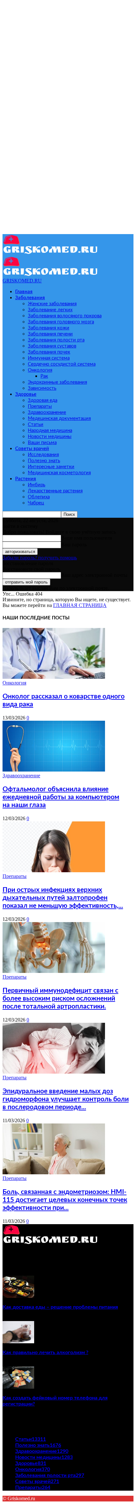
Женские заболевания (52, 303)
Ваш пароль (74, 544)
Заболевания (30, 297)
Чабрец (36, 503)
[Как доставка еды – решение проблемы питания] (18, 1296)
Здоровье (25, 394)
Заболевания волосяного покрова (65, 316)
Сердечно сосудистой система (62, 364)
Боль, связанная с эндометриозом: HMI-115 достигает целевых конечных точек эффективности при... (65, 1200)
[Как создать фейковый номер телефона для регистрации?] (18, 1387)
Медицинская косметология (59, 472)
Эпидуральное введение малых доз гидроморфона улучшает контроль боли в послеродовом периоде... (66, 1099)
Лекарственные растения (55, 491)
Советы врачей (32, 448)
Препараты (40, 406)
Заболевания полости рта (56, 340)
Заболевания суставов (52, 346)
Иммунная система (49, 358)
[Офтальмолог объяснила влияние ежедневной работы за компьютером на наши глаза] (54, 769)
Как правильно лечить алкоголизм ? (45, 1352)
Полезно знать (44, 460)
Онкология (40, 370)
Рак (44, 376)
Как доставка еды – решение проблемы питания (60, 1307)
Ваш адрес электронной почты (94, 575)
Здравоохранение (47, 412)
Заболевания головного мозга (61, 322)
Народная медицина (50, 430)
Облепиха (39, 497)
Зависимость (42, 388)
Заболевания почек (49, 352)
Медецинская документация (59, 418)
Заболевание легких (50, 309)
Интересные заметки (51, 466)
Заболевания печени (50, 334)
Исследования (43, 454)
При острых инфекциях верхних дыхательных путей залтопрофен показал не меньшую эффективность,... (63, 898)
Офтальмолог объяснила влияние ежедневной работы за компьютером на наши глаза (61, 797)
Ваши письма (42, 442)
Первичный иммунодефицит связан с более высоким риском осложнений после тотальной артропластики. (60, 998)
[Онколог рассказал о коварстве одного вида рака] (54, 677)
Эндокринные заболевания (57, 382)
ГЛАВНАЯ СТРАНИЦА (80, 605)
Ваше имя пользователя (86, 538)
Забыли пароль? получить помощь (40, 557)
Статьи (35, 424)
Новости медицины (49, 436)
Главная (24, 291)
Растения (25, 478)
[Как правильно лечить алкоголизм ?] (18, 1341)
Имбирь (36, 484)
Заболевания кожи (48, 328)
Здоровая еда (42, 400)
